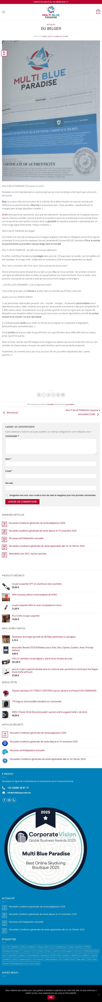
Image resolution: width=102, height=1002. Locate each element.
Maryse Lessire (61, 36)
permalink (70, 404)
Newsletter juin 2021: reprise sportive (27, 553)
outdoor (22, 955)
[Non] (98, 995)
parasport (45, 955)
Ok (51, 997)
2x (4, 947)
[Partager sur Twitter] (48, 395)
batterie (32, 947)
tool (72, 959)
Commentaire (12, 436)
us (26, 963)
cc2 (52, 947)
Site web (9, 483)
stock (14, 959)
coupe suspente (75, 947)
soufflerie (85, 955)
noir (4, 955)
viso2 (37, 963)
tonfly (66, 959)
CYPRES (87, 947)
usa (31, 963)
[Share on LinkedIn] (63, 395)
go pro (27, 951)
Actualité (51, 25)
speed (94, 955)
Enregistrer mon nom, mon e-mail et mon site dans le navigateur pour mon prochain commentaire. (52, 495)
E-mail (8, 471)
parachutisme (33, 955)
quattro (66, 955)
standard (6, 959)
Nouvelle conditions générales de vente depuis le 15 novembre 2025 (43, 530)
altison (23, 947)
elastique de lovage (10, 951)
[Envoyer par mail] (53, 395)
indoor (40, 951)
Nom (8, 459)
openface (12, 955)
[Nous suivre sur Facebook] (4, 800)
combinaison (61, 947)
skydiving (75, 955)
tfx (60, 959)
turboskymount (16, 963)
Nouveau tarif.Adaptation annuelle (26, 538)
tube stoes (81, 959)
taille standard (51, 959)
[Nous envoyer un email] (9, 800)
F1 (22, 951)
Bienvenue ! (12, 412)
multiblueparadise (91, 951)
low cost (78, 951)
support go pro (25, 959)
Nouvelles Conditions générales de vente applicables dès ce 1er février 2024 (46, 546)
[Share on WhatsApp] (39, 395)
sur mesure (38, 959)
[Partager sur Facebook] (44, 395)
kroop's (49, 951)
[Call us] (14, 800)
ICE (34, 951)
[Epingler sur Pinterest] (58, 395)
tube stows (92, 959)
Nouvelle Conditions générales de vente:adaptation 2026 (37, 523)
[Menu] (3, 12)
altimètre (15, 947)
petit (53, 955)
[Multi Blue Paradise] (51, 12)
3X (8, 947)
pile (59, 955)
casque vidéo (43, 947)
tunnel (5, 963)
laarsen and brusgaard (63, 951)
